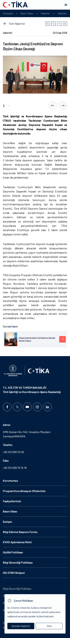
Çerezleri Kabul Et (21, 626)
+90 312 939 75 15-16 (15, 467)
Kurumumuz (10, 480)
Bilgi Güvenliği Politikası (18, 562)
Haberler (45, 13)
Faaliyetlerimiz (12, 501)
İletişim (7, 521)
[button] (52, 105)
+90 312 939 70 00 (13, 452)
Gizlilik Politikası (13, 552)
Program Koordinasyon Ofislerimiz (24, 491)
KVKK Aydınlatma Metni (17, 542)
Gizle (49, 626)
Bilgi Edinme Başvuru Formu (20, 532)
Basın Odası (26, 13)
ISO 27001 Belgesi (14, 572)
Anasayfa (8, 13)
